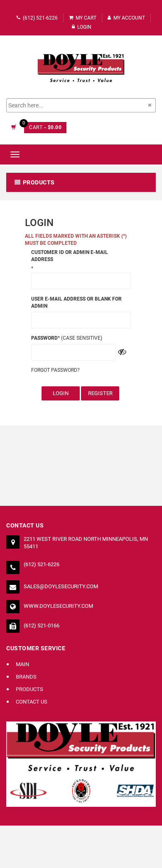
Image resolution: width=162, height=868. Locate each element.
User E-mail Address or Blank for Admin (76, 302)
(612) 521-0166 (41, 625)
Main (22, 664)
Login (61, 393)
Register (100, 393)
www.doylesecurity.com (58, 606)
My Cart (86, 18)
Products (29, 689)
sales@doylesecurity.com (61, 586)
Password (44, 338)
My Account (129, 18)
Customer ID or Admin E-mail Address (69, 255)
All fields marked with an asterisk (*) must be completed (76, 239)
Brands (26, 677)
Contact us (31, 702)
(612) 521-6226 (40, 18)
